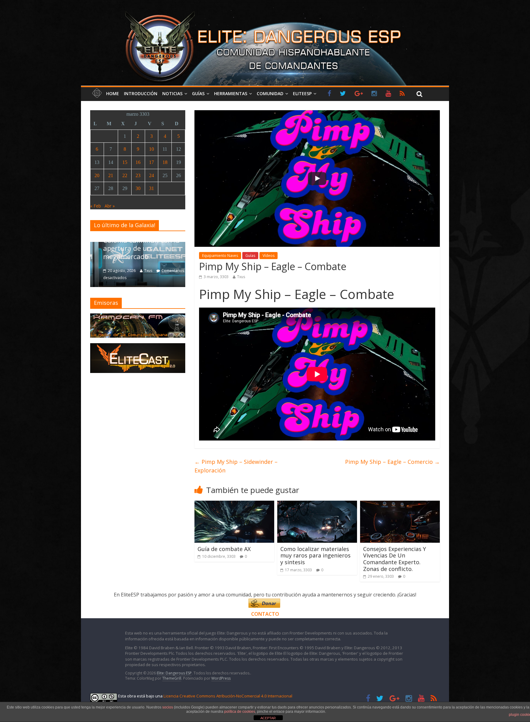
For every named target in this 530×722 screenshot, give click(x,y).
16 (138, 162)
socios (167, 707)
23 (138, 175)
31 (151, 188)
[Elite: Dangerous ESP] (265, 10)
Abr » (110, 206)
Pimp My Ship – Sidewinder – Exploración (236, 466)
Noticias (172, 93)
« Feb (95, 206)
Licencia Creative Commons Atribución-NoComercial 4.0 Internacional (227, 696)
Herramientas (230, 93)
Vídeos (269, 255)
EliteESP (302, 93)
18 (165, 162)
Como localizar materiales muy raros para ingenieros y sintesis (315, 555)
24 (151, 175)
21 (110, 175)
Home (112, 93)
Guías (198, 93)
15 (124, 162)
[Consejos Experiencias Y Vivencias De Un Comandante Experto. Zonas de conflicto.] (400, 504)
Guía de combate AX (224, 549)
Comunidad (270, 93)
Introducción (140, 93)
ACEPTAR (268, 718)
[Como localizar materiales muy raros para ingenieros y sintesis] (317, 504)
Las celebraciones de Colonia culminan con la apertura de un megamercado (133, 244)
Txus (241, 276)
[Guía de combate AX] (234, 504)
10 (151, 149)
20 (96, 175)
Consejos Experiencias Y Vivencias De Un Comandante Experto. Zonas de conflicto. (394, 559)
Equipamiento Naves (220, 255)
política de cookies (239, 711)
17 (151, 162)
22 (124, 175)
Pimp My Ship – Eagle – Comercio (392, 461)
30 (138, 188)
